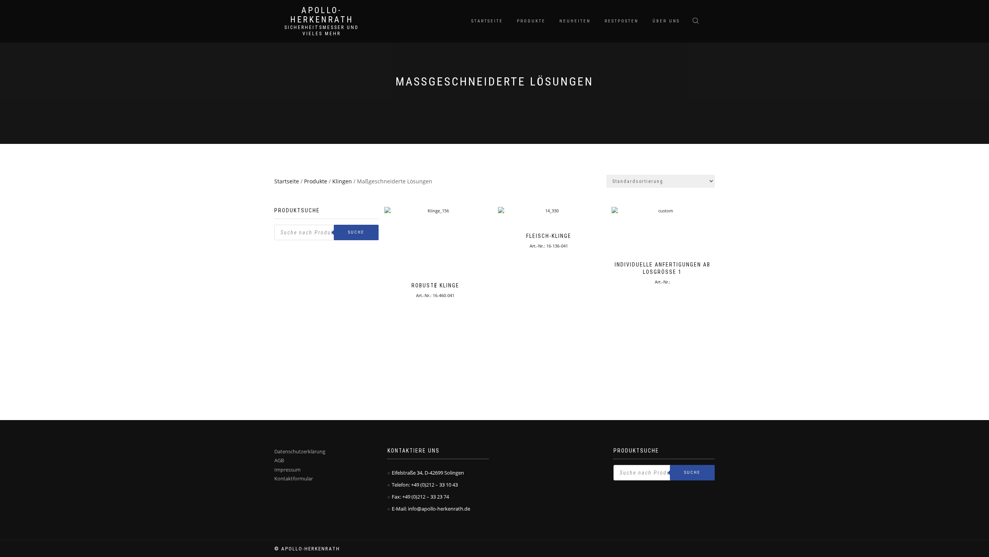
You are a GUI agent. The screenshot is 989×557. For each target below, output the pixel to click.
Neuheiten (575, 21)
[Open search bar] (696, 20)
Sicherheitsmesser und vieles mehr (321, 30)
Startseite (487, 21)
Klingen (342, 181)
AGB (279, 460)
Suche (356, 232)
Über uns (666, 21)
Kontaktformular (293, 478)
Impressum (287, 469)
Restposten (622, 21)
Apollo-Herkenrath (321, 15)
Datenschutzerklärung (299, 451)
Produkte (531, 21)
